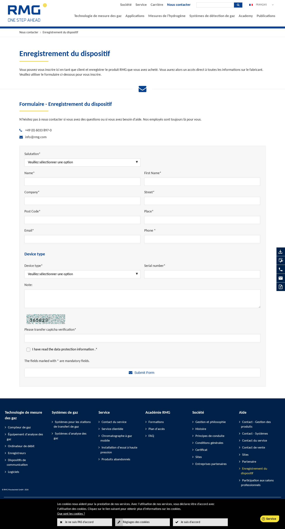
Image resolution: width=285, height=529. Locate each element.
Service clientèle (112, 429)
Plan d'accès (157, 429)
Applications (134, 16)
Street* (149, 192)
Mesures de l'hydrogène (167, 16)
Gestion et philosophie (210, 422)
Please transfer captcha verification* (50, 330)
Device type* (33, 266)
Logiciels (13, 472)
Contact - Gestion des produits (256, 424)
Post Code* (32, 211)
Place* (149, 211)
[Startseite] (27, 21)
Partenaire (249, 461)
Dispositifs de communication (17, 463)
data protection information (74, 349)
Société (126, 5)
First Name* (152, 173)
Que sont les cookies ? (71, 513)
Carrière (157, 5)
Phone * (150, 231)
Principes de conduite (209, 436)
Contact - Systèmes (255, 433)
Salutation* (32, 154)
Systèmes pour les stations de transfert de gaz (72, 424)
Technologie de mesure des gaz (98, 16)
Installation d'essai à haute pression (118, 450)
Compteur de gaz (19, 427)
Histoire (200, 429)
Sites (198, 457)
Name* (29, 173)
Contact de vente (253, 447)
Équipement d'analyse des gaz (25, 437)
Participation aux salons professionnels (257, 483)
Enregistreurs (17, 453)
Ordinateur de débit (21, 446)
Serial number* (154, 266)
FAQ (151, 436)
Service (141, 5)
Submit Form (144, 373)
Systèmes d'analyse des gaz (70, 436)
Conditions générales (209, 443)
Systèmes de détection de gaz (212, 16)
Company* (32, 192)
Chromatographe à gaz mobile (116, 438)
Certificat (201, 450)
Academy (246, 16)
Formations (156, 422)
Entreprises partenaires (211, 464)
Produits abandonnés (116, 459)
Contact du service (114, 422)
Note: (28, 285)
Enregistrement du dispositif (60, 32)
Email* (29, 231)
